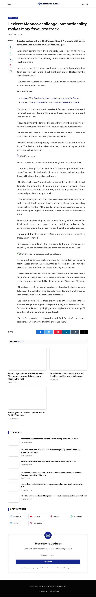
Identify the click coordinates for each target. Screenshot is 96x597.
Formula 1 (13, 18)
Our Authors (54, 591)
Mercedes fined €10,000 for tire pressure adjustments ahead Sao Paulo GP (53, 485)
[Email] (10, 71)
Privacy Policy (62, 568)
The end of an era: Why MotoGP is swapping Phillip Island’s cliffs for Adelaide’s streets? (50, 450)
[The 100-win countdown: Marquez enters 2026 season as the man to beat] (13, 498)
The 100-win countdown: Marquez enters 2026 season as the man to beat (54, 496)
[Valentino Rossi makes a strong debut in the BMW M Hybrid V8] (13, 464)
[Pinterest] (10, 65)
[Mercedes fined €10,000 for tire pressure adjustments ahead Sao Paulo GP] (13, 487)
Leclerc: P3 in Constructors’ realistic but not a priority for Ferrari (50, 98)
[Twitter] (10, 53)
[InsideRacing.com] (48, 4)
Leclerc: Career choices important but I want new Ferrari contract (51, 102)
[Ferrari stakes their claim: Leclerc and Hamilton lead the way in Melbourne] (69, 358)
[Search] (86, 3)
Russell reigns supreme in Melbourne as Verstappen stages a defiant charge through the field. (25, 376)
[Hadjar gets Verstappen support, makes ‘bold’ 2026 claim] (27, 397)
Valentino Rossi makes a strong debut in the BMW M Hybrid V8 (48, 461)
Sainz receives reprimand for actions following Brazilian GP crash (49, 438)
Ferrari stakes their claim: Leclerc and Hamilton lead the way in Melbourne (67, 374)
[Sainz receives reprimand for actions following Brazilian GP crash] (13, 441)
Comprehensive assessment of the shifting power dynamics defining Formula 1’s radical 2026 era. (51, 473)
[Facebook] (10, 47)
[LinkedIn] (10, 59)
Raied (10, 34)
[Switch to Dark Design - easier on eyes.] (82, 4)
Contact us (43, 591)
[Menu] (9, 3)
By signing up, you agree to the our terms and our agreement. (49, 568)
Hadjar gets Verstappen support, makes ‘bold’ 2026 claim (26, 413)
